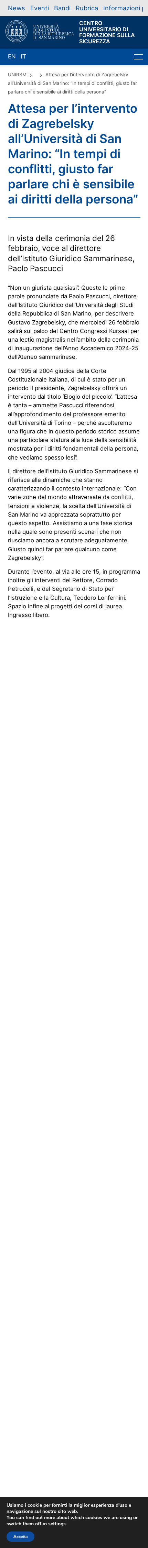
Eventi (39, 8)
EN (12, 56)
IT (23, 56)
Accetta (20, 1536)
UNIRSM (17, 74)
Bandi (62, 8)
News (16, 8)
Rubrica (87, 8)
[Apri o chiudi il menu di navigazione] (138, 57)
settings (57, 1524)
